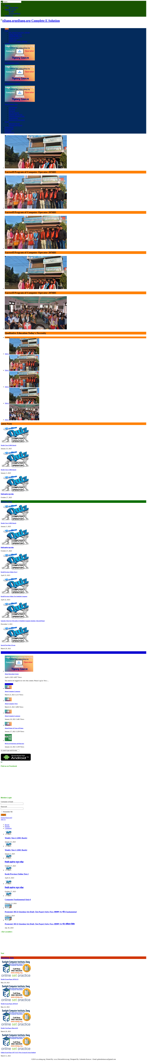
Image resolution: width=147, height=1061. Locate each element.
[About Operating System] (20, 60)
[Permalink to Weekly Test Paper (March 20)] (16, 1025)
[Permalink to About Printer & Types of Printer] (8, 725)
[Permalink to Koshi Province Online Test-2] (15, 569)
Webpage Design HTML (17, 116)
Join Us (7, 6)
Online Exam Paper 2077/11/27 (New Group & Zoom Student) (18, 1052)
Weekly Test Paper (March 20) (9, 1028)
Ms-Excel (12, 111)
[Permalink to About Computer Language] (8, 688)
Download (8, 131)
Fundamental (13, 107)
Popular (7, 826)
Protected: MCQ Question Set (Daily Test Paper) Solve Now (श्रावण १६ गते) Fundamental (41, 912)
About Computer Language (12, 83)
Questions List (9, 132)
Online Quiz (13, 40)
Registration (13, 8)
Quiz (6, 31)
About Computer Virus (11, 104)
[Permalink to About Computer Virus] (8, 701)
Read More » (9, 684)
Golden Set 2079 (14, 38)
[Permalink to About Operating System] (19, 671)
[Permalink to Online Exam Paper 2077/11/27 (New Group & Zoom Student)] (16, 1049)
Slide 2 (7, 370)
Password (4, 806)
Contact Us (9, 16)
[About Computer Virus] (20, 101)
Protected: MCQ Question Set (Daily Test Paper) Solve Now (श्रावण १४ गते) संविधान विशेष (40, 924)
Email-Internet (13, 118)
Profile (11, 12)
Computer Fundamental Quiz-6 (18, 899)
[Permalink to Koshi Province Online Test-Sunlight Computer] (15, 593)
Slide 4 (7, 403)
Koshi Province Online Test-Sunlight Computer (14, 596)
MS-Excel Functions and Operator (14, 743)
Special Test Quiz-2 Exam (8, 645)
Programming (9, 127)
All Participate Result (15, 125)
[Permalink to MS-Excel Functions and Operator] (8, 740)
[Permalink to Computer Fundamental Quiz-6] (8, 896)
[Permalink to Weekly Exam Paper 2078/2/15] (16, 976)
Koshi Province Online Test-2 (9, 572)
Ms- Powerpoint (14, 113)
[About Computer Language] (20, 80)
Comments (8, 828)
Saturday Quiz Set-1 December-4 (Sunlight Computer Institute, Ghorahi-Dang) (23, 621)
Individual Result (14, 123)
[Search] (1, 2)
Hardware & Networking (17, 120)
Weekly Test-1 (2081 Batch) (8, 469)
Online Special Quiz (15, 34)
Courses (7, 43)
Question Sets (9, 129)
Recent (7, 825)
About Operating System (12, 63)
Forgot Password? (6, 818)
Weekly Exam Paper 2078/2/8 (9, 1003)
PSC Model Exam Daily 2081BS (19, 32)
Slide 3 (7, 387)
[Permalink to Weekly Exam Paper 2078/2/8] (16, 1001)
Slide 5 (7, 420)
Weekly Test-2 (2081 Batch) (8, 445)
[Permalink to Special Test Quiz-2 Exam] (15, 642)
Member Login (10, 10)
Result (7, 122)
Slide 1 (7, 354)
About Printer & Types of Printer (14, 728)
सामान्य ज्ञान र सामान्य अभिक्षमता (18, 41)
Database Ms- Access (15, 114)
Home (7, 29)
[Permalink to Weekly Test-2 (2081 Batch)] (15, 442)
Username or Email (7, 802)
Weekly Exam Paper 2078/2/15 (9, 979)
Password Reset (14, 14)
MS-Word (12, 109)
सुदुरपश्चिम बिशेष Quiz (15, 36)
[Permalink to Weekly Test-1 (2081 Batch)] (15, 467)
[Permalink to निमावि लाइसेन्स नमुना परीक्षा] (15, 491)
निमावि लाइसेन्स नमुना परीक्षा (7, 494)
